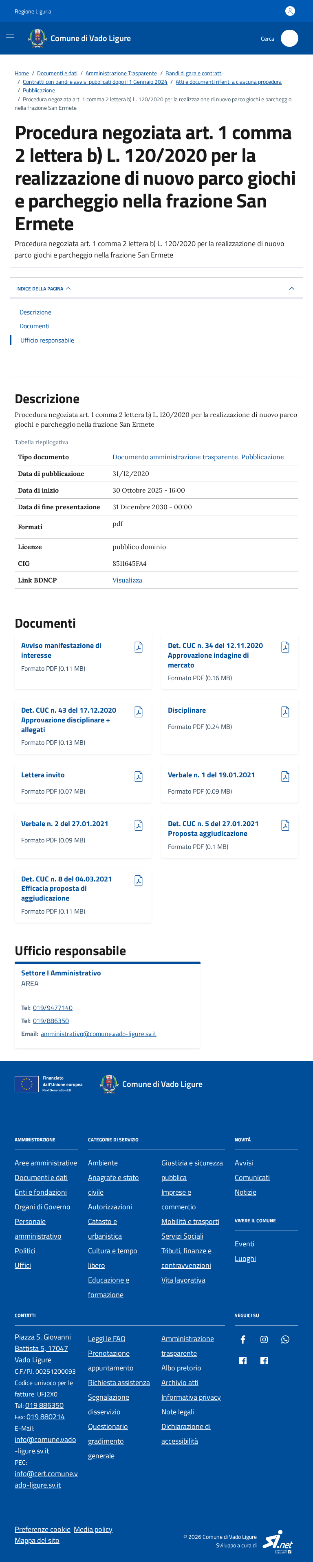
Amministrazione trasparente (187, 1346)
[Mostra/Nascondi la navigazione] (10, 37)
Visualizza (127, 580)
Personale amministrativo (38, 1228)
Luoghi (245, 1258)
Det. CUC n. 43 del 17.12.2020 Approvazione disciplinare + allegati (68, 719)
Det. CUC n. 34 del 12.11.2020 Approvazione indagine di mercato (215, 655)
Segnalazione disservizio (108, 1404)
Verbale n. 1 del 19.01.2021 (211, 775)
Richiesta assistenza (119, 1382)
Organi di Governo (43, 1206)
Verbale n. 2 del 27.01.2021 (64, 824)
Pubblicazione (262, 457)
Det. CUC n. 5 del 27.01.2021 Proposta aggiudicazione (213, 828)
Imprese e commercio (178, 1199)
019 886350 (44, 1405)
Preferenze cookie (43, 1529)
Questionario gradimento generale (108, 1441)
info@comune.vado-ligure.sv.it (45, 1445)
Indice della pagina (39, 288)
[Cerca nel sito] (289, 38)
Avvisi (244, 1162)
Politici (25, 1250)
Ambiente (103, 1162)
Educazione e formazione (108, 1287)
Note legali (177, 1411)
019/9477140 (53, 1007)
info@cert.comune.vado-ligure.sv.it (46, 1479)
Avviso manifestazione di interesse (61, 650)
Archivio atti (179, 1382)
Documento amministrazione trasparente (175, 457)
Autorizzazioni (110, 1206)
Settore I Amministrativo (61, 973)
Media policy (93, 1529)
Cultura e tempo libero (112, 1258)
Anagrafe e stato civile (113, 1185)
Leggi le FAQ (107, 1338)
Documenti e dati (41, 1177)
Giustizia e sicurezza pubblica (192, 1170)
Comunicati (252, 1177)
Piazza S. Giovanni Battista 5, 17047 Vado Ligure (43, 1348)
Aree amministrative (46, 1162)
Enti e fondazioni (41, 1192)
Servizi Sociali (182, 1235)
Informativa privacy (191, 1397)
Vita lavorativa (183, 1279)
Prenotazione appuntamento (111, 1360)
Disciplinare (190, 710)
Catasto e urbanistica (105, 1228)
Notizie (245, 1192)
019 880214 (45, 1416)
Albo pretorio (181, 1367)
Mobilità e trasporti (190, 1221)
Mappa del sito (37, 1540)
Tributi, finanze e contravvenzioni (186, 1258)
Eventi (244, 1243)
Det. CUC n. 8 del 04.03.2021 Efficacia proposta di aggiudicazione (66, 888)
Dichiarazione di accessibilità (186, 1433)
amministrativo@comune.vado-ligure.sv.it (98, 1033)
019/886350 (51, 1020)
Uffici (23, 1265)
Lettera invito (43, 775)
